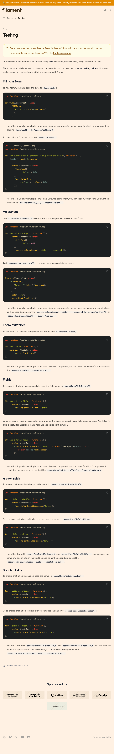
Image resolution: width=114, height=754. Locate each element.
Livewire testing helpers (86, 68)
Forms (5, 29)
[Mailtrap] (57, 695)
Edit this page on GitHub (17, 665)
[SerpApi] (101, 695)
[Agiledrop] (79, 695)
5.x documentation (62, 53)
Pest (51, 61)
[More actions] (110, 10)
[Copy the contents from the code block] (107, 96)
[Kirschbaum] (12, 695)
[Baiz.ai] (34, 695)
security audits (37, 3)
